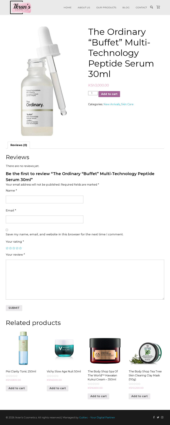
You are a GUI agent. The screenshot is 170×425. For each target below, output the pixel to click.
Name (11, 190)
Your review (15, 254)
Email (11, 210)
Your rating (15, 241)
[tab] (19, 145)
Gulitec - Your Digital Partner (97, 417)
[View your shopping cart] (158, 7)
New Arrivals (111, 104)
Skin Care (127, 104)
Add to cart (109, 94)
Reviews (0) (18, 145)
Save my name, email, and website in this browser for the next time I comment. (64, 234)
